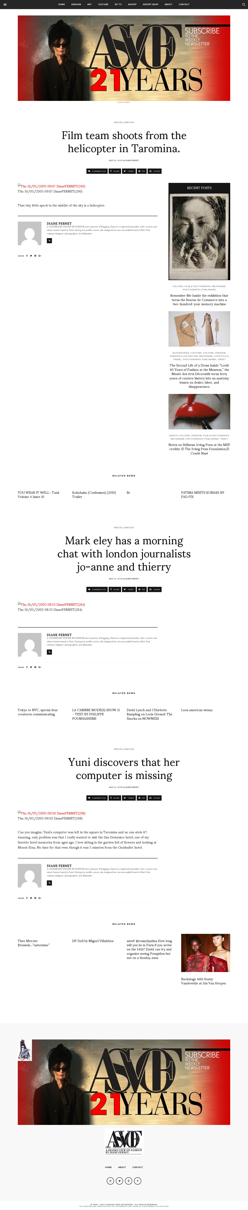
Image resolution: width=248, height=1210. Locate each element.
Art (89, 4)
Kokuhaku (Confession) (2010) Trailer (94, 494)
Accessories (180, 353)
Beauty (173, 435)
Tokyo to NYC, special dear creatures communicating (38, 712)
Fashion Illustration (184, 356)
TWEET (130, 171)
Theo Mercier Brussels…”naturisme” (34, 942)
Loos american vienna (196, 709)
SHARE (116, 171)
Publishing (209, 289)
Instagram (218, 286)
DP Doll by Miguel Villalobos (92, 940)
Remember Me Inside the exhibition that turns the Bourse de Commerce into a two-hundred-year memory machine (199, 299)
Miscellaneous (124, 122)
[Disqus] (88, 312)
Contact (184, 4)
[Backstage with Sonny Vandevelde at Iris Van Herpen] (205, 953)
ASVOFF (132, 4)
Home (61, 4)
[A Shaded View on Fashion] (124, 58)
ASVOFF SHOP (150, 4)
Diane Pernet (132, 160)
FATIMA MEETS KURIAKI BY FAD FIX (202, 494)
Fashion (76, 4)
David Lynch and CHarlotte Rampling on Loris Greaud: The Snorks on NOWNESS (149, 714)
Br (128, 492)
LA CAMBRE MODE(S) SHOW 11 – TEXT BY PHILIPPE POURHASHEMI (96, 714)
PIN (143, 171)
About (168, 4)
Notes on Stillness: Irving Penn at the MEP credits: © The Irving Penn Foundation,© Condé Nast (199, 449)
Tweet (221, 359)
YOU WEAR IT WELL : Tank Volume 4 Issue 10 (38, 494)
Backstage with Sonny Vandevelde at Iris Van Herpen (203, 981)
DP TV (118, 4)
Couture (196, 353)
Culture (103, 4)
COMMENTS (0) (99, 171)
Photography (191, 289)
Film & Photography (197, 286)
